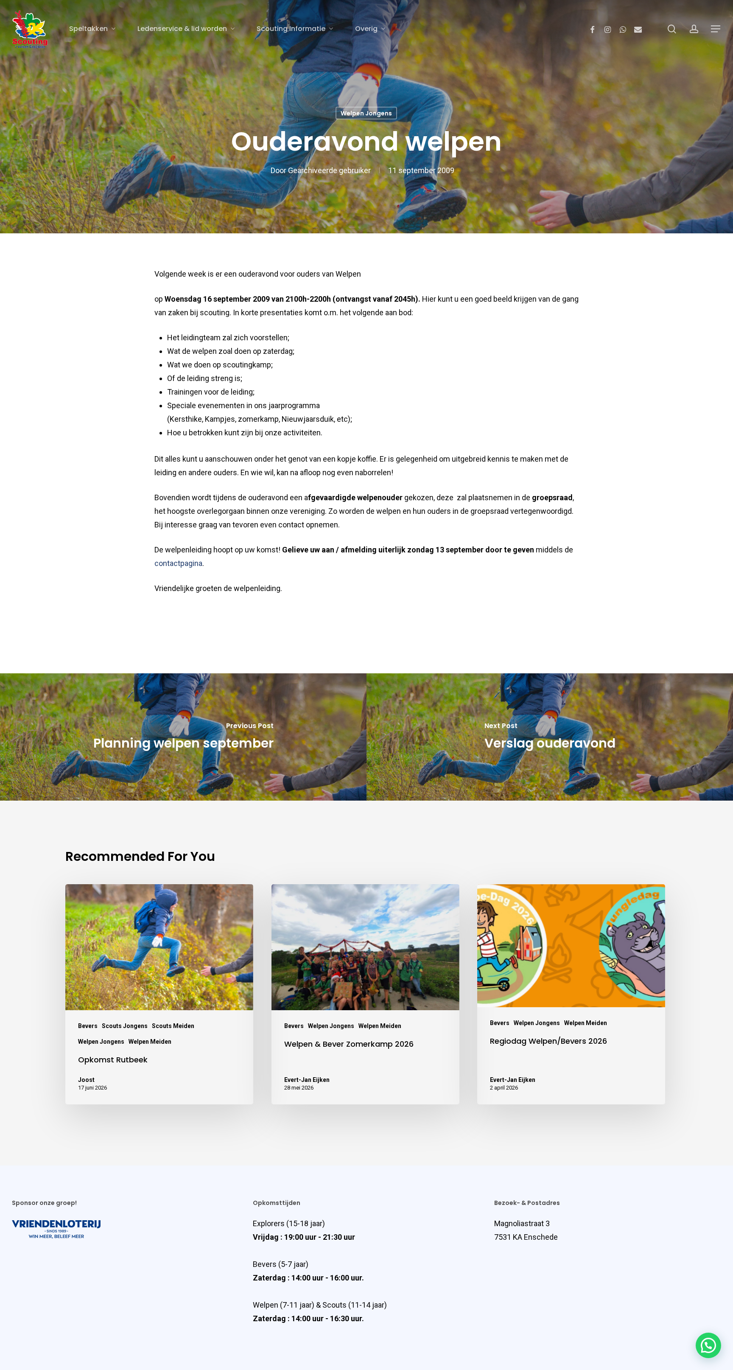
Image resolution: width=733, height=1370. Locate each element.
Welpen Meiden (150, 1041)
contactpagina (178, 563)
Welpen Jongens (366, 113)
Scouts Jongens (125, 1026)
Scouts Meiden (173, 1026)
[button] (708, 1345)
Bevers (88, 1026)
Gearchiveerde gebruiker (329, 170)
